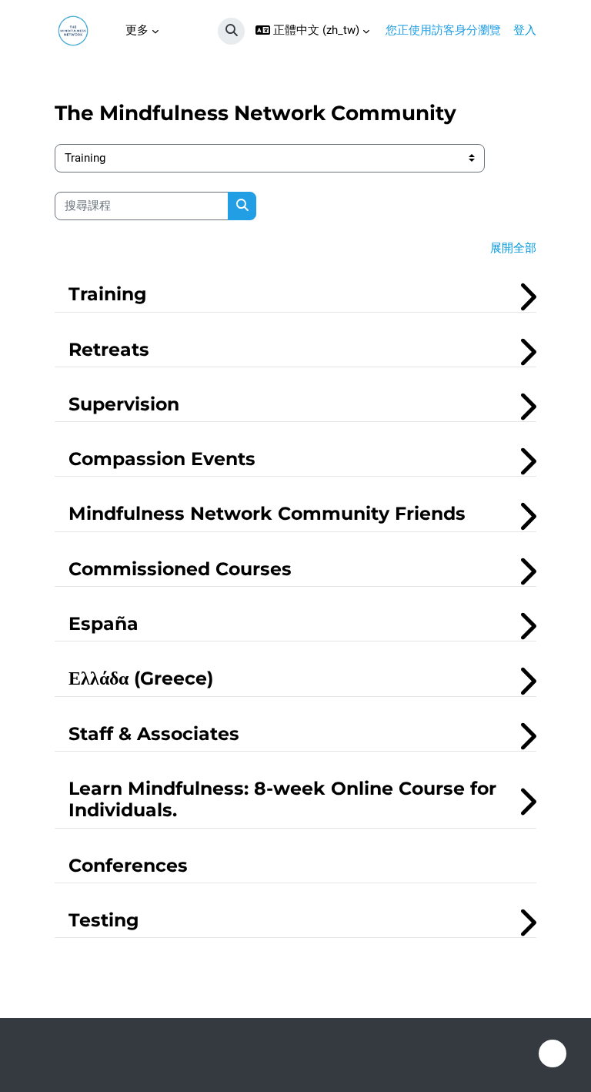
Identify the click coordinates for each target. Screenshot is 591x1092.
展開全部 (513, 248)
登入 (524, 30)
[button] (231, 31)
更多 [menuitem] (137, 30)
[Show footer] (552, 1053)
